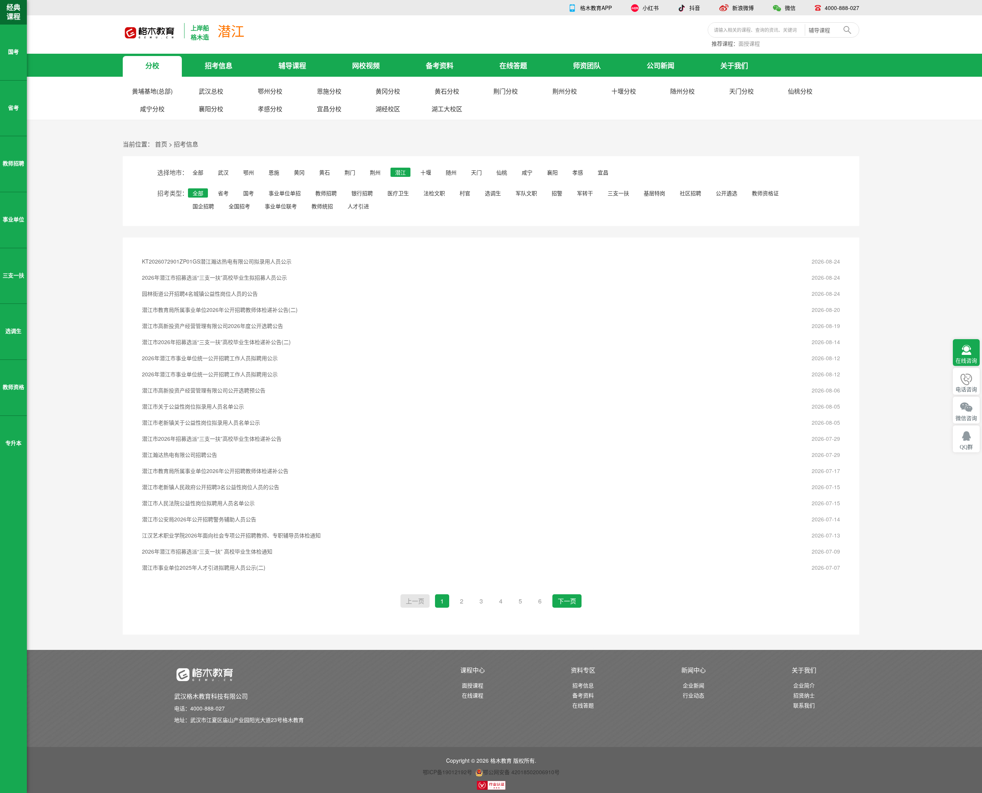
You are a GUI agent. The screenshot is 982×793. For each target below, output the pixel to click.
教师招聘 (326, 193)
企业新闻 (693, 685)
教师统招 (322, 206)
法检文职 (434, 193)
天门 (476, 172)
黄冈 (299, 172)
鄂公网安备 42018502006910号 (521, 772)
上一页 (415, 601)
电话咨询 (966, 389)
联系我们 (804, 705)
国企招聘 (203, 206)
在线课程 (472, 695)
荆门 (349, 172)
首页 (161, 144)
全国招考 (239, 206)
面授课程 (749, 43)
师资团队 (587, 66)
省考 (223, 193)
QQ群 (966, 447)
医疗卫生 (398, 193)
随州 (451, 172)
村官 (465, 193)
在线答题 (513, 66)
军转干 (585, 193)
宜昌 (603, 172)
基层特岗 (654, 193)
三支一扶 (618, 193)
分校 (152, 66)
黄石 (324, 172)
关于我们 (734, 66)
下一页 (567, 601)
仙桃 (501, 172)
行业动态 (693, 695)
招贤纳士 (804, 695)
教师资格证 (765, 193)
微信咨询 (966, 418)
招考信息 (218, 66)
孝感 (577, 172)
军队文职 (526, 193)
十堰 (425, 172)
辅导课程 (292, 66)
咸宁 (527, 172)
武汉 (223, 172)
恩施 (274, 172)
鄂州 (248, 172)
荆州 (375, 172)
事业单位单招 (285, 193)
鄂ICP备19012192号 (447, 772)
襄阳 (552, 172)
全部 (198, 172)
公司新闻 (660, 66)
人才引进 (358, 206)
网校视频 (366, 66)
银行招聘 (362, 193)
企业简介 (804, 685)
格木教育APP (596, 8)
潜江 (400, 172)
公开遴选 (726, 193)
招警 (557, 193)
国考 (248, 193)
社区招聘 (690, 193)
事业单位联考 (281, 206)
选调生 (493, 193)
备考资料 (439, 66)
